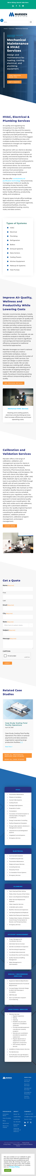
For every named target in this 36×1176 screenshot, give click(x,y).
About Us (16, 1114)
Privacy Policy (7, 1144)
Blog (4, 1120)
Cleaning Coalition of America (17, 1130)
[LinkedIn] (25, 1122)
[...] (21, 742)
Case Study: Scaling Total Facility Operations (16, 724)
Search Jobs (28, 1119)
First (4, 593)
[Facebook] (28, 1122)
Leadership (17, 1116)
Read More (8, 746)
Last (4, 600)
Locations (17, 1119)
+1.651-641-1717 (28, 1114)
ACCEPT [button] (7, 1170)
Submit (7, 663)
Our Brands (17, 1121)
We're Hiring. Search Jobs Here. (18, 2)
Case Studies (7, 1118)
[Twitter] (30, 1122)
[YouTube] (25, 1125)
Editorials (6, 1123)
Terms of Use (25, 1142)
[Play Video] (18, 397)
